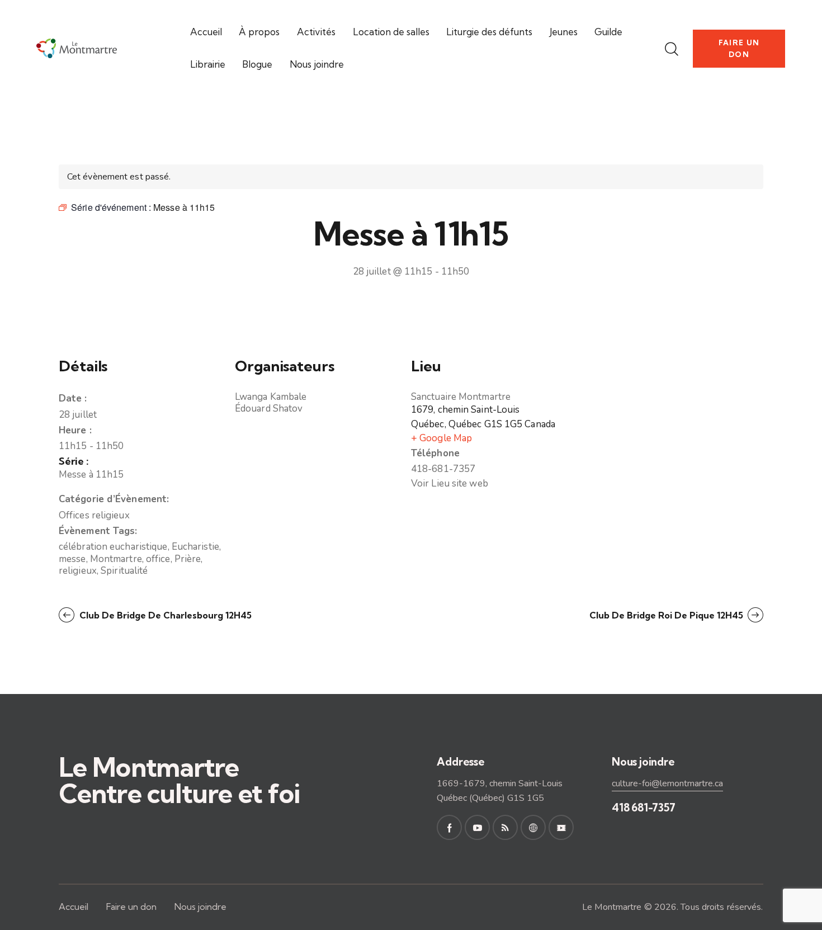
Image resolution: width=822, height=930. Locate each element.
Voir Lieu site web (449, 483)
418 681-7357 (643, 807)
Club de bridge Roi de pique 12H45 (667, 615)
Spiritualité (124, 570)
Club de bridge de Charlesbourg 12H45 (164, 615)
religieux (78, 570)
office (158, 559)
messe (72, 559)
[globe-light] (533, 827)
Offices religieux (94, 515)
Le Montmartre (611, 907)
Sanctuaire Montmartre (461, 396)
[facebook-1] (449, 827)
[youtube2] (477, 827)
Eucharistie (195, 546)
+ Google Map (441, 438)
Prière (187, 559)
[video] (561, 827)
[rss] (505, 827)
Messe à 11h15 (91, 474)
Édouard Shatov (269, 408)
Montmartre (116, 559)
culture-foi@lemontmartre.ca (667, 783)
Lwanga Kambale (270, 396)
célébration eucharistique (113, 546)
